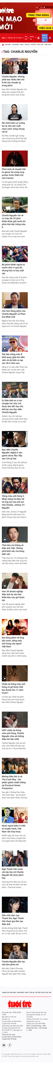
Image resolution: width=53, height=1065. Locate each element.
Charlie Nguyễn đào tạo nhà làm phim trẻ (13, 963)
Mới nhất (8, 44)
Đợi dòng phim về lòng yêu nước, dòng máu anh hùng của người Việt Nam (13, 642)
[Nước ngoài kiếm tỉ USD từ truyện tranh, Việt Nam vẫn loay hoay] (15, 815)
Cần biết (26, 38)
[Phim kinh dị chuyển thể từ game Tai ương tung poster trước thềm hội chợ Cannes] (15, 159)
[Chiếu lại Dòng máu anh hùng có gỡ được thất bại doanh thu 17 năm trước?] (15, 673)
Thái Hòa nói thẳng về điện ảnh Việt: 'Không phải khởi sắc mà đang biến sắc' (13, 549)
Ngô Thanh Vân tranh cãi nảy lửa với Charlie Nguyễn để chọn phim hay (13, 873)
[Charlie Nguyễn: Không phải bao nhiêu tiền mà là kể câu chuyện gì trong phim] (15, 66)
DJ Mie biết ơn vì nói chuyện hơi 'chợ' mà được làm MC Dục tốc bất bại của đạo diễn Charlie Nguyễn (12, 406)
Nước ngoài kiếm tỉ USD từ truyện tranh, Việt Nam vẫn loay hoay (13, 828)
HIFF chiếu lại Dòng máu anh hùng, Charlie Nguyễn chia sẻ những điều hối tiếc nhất (13, 734)
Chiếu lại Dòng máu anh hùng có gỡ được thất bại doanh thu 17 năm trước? (13, 688)
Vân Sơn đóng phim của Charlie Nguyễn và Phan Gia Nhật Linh (13, 314)
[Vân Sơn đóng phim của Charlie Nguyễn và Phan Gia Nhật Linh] (15, 300)
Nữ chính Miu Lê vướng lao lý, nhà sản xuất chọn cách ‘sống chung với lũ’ (13, 127)
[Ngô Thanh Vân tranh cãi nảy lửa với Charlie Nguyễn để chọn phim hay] (15, 858)
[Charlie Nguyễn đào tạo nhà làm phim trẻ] (15, 951)
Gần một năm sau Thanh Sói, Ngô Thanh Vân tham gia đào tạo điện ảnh (13, 920)
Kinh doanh (48, 44)
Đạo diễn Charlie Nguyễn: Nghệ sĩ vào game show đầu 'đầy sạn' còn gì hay (12, 454)
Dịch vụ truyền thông (33, 1026)
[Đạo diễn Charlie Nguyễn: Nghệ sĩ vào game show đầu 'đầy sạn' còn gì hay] (15, 439)
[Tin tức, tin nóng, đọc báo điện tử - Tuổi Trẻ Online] (3, 38)
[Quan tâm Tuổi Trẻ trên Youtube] (4, 1045)
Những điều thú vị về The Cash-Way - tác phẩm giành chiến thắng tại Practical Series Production (14, 782)
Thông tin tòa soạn (8, 1035)
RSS (30, 1030)
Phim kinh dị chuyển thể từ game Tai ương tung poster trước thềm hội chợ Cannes (14, 173)
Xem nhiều (15, 44)
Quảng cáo (32, 38)
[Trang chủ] (3, 45)
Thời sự (27, 44)
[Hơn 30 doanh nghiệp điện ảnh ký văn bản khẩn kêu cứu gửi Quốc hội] (15, 581)
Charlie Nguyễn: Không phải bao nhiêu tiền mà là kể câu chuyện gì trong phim (13, 81)
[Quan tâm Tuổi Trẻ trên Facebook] (10, 1045)
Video (22, 44)
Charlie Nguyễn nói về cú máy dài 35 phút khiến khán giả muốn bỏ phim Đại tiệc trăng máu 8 (14, 221)
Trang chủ (5, 992)
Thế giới (33, 44)
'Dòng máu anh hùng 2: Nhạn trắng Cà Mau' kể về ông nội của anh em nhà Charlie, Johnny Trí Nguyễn (13, 502)
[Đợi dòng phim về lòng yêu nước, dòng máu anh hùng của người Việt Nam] (15, 627)
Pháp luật (40, 44)
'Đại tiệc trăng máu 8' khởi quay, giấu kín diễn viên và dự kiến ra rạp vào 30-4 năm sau (13, 358)
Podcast (10, 38)
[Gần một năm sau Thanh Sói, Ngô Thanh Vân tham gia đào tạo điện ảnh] (15, 905)
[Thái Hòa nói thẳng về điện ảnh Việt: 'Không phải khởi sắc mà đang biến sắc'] (15, 535)
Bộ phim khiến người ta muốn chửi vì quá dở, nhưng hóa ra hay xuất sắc (13, 269)
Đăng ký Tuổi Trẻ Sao (44, 38)
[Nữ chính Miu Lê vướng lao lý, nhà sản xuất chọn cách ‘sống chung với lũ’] (15, 112)
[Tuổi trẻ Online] (20, 1004)
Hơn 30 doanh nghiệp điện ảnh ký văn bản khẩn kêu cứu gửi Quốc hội (13, 596)
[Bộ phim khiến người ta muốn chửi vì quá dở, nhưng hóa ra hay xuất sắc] (15, 254)
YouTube (18, 38)
